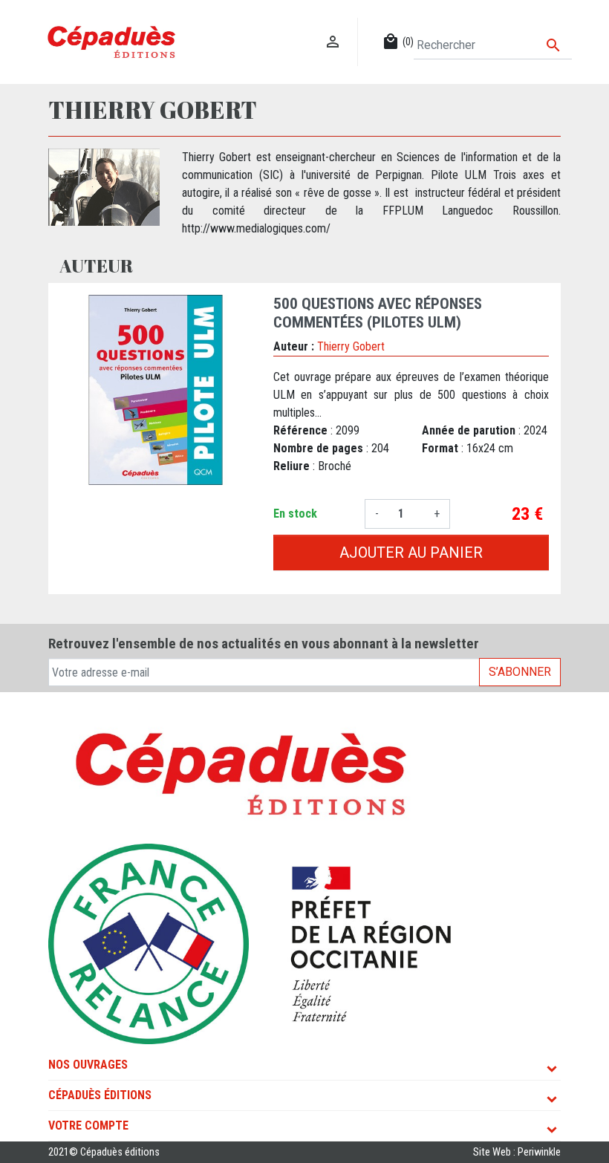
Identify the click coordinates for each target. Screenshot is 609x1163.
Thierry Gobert (351, 346)
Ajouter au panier (411, 552)
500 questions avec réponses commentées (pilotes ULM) (377, 313)
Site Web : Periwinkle (517, 1152)
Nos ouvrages (88, 1065)
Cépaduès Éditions (100, 1095)
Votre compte (88, 1125)
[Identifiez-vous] (333, 26)
